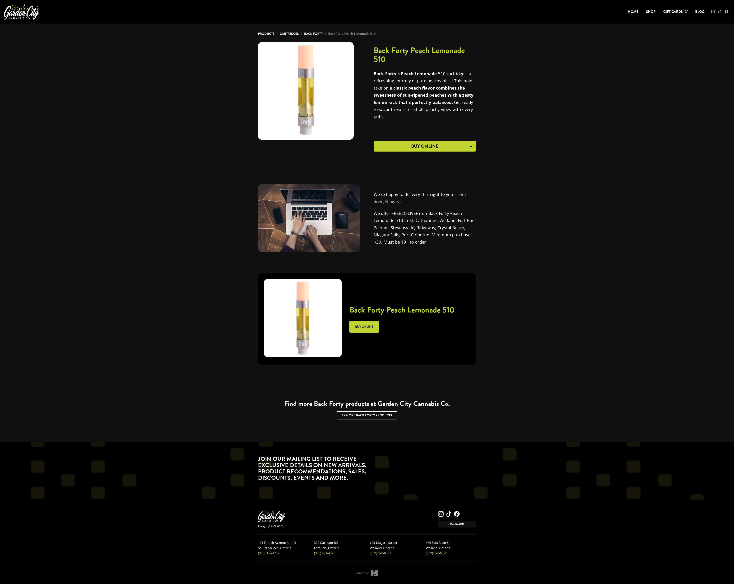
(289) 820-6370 (436, 553)
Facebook (729, 12)
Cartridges (289, 34)
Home (633, 11)
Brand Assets (457, 524)
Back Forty (313, 34)
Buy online (364, 327)
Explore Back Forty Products (367, 415)
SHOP (651, 11)
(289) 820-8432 (380, 553)
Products (266, 34)
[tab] (425, 146)
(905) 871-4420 (324, 553)
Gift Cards (673, 11)
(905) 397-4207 (268, 553)
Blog (699, 11)
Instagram (716, 12)
